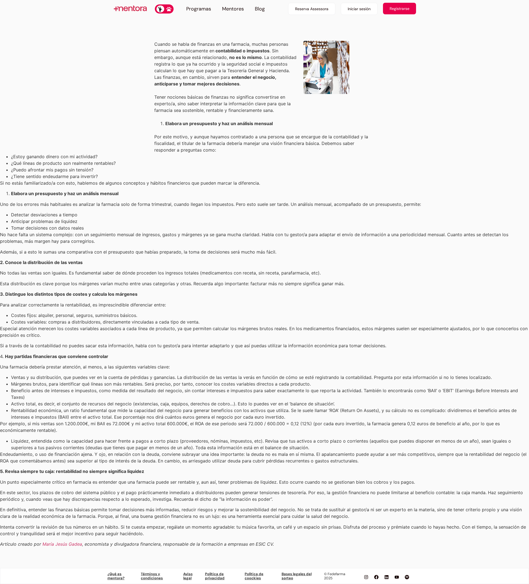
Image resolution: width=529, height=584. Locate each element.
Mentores (233, 9)
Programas (198, 9)
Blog (260, 9)
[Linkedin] (386, 577)
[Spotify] (407, 577)
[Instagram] (366, 577)
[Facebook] (376, 577)
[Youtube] (396, 577)
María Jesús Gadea (62, 544)
